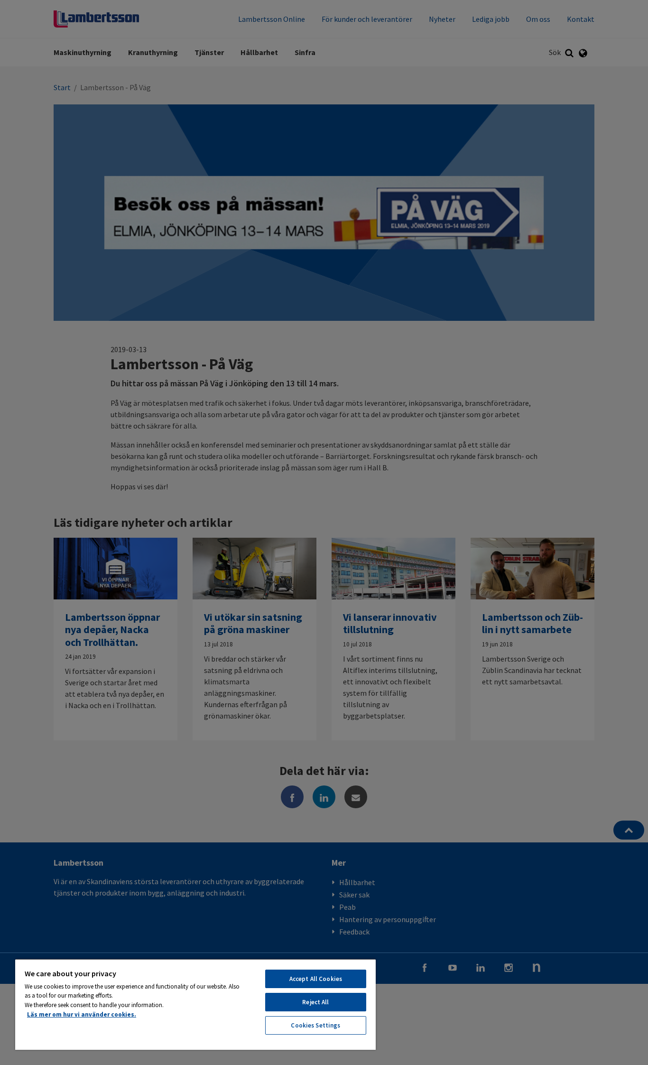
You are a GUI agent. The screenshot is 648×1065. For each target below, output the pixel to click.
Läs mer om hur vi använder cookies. (81, 1014)
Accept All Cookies (315, 979)
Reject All (315, 1002)
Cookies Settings (315, 1025)
